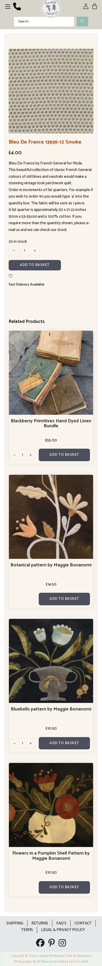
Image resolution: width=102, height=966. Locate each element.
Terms (27, 930)
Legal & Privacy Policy (63, 930)
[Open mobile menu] (7, 6)
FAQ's (61, 923)
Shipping (14, 923)
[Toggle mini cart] (94, 6)
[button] (86, 56)
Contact (83, 923)
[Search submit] (82, 21)
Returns (39, 923)
